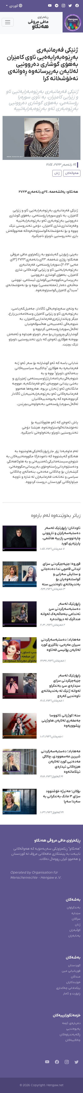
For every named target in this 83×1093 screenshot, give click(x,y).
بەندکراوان (73, 908)
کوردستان (74, 965)
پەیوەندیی (73, 1029)
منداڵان (75, 977)
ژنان (57, 173)
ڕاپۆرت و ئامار (71, 994)
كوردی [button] (14, 6)
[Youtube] (46, 1063)
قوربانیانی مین (71, 971)
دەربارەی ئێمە (71, 1023)
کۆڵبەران (74, 930)
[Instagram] (66, 1063)
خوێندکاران (73, 982)
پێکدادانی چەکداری (68, 988)
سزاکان (76, 919)
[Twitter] (76, 1063)
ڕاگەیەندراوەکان (70, 1035)
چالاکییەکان (72, 1040)
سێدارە (76, 913)
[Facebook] (56, 1063)
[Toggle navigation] (8, 22)
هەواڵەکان (72, 173)
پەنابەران (74, 936)
